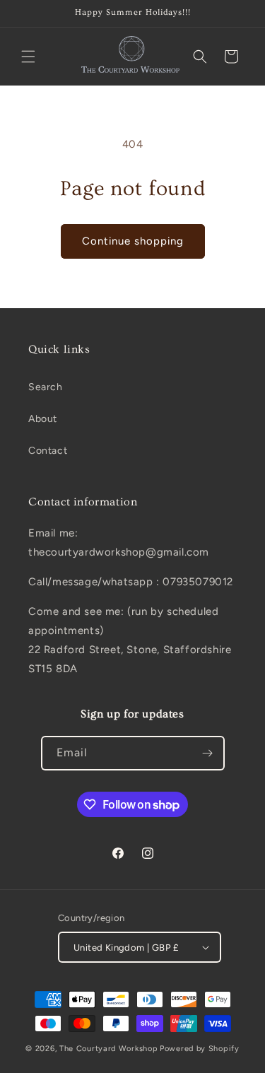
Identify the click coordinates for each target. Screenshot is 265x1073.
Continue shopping (133, 241)
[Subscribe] (207, 753)
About (42, 419)
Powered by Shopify (200, 1048)
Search (45, 387)
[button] (28, 56)
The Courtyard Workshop (108, 1048)
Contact (47, 451)
